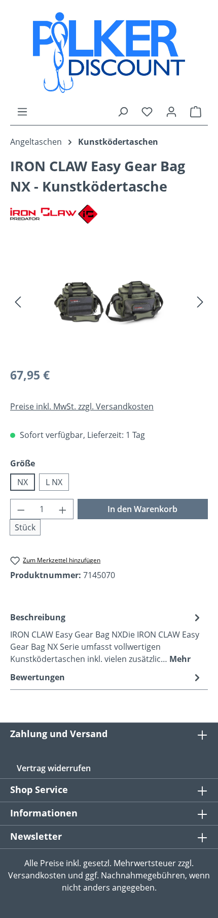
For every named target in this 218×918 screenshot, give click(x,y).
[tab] (106, 638)
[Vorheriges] (17, 301)
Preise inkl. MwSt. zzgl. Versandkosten (82, 406)
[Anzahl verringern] (20, 509)
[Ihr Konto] (171, 111)
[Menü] (22, 111)
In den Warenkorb (142, 509)
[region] (109, 301)
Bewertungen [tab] (37, 677)
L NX (54, 482)
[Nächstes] (200, 301)
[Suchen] (123, 111)
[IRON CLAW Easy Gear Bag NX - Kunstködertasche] (109, 301)
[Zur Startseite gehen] (109, 52)
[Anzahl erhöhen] (63, 509)
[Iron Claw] (109, 214)
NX (22, 482)
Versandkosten (37, 875)
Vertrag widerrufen (54, 768)
